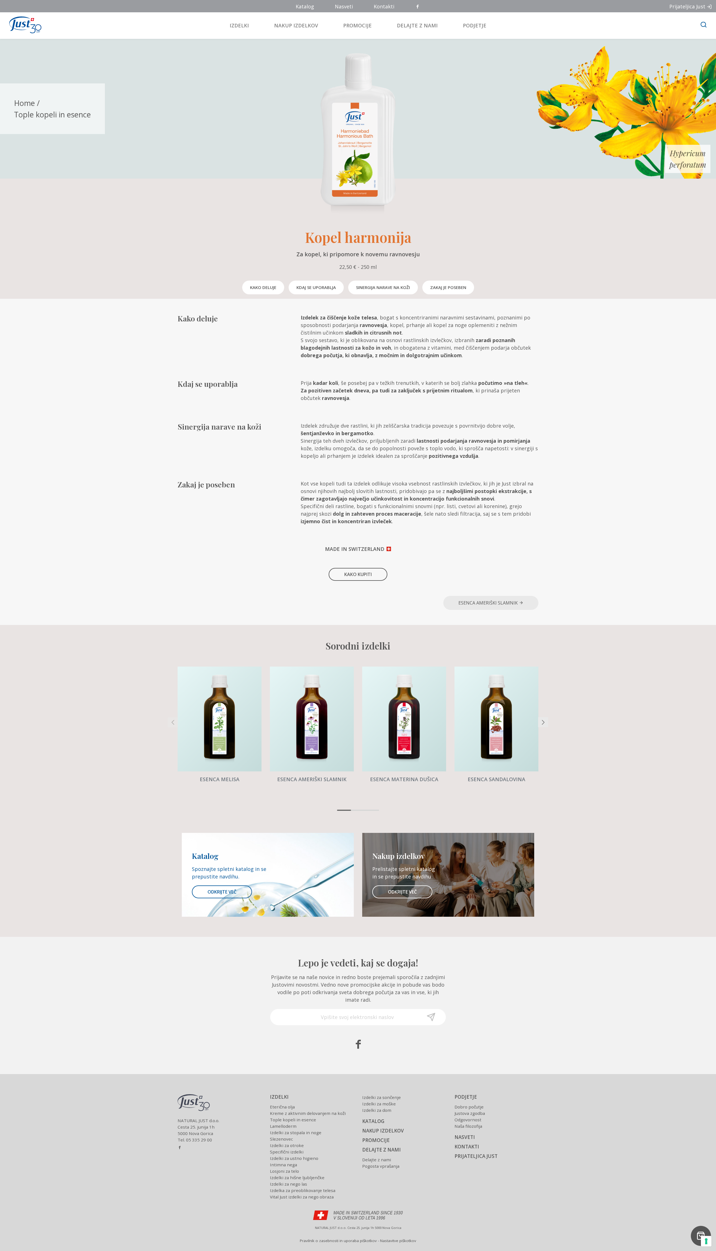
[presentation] (173, 722)
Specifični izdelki (286, 1152)
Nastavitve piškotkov (398, 1240)
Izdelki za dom (376, 1110)
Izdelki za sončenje (381, 1097)
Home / (27, 103)
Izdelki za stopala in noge (295, 1132)
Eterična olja (282, 1107)
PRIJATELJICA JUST (476, 1156)
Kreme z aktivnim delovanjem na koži (308, 1113)
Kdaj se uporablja (316, 287)
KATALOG (373, 1121)
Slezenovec (281, 1139)
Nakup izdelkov (296, 25)
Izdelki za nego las (288, 1184)
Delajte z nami (417, 25)
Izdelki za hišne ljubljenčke (297, 1177)
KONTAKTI (466, 1146)
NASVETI (464, 1137)
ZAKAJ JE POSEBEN (448, 287)
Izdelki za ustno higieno (294, 1158)
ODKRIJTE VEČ (222, 892)
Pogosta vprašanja (380, 1166)
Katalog (305, 6)
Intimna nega (283, 1164)
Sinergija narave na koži (383, 287)
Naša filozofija (468, 1126)
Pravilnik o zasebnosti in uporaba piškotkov (338, 1240)
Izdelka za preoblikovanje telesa (302, 1190)
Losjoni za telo (284, 1171)
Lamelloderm (283, 1126)
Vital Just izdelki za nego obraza (302, 1197)
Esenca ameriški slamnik (488, 603)
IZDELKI (279, 1097)
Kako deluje (263, 287)
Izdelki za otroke (287, 1145)
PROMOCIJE (376, 1140)
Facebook (417, 6)
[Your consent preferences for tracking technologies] (706, 1241)
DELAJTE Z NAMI (381, 1149)
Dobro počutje (469, 1107)
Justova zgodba (469, 1113)
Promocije (357, 25)
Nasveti (344, 6)
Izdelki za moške (379, 1104)
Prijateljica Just (687, 6)
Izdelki (239, 25)
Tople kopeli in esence (52, 114)
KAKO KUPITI (358, 574)
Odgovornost (467, 1119)
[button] (344, 810)
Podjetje (474, 25)
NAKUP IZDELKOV (383, 1130)
